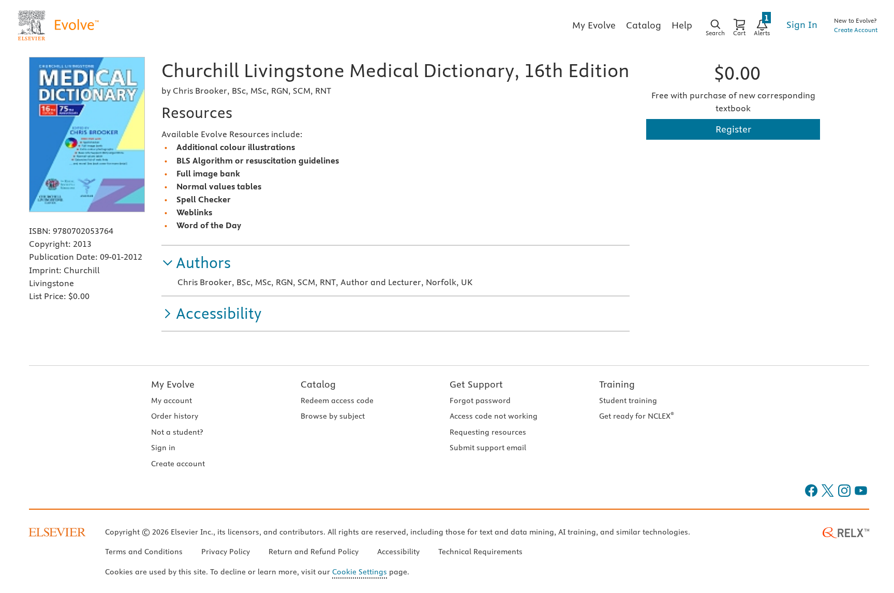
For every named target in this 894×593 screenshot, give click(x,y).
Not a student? (177, 432)
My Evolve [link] (594, 25)
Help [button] (682, 25)
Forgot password (480, 400)
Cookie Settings (359, 571)
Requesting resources (488, 432)
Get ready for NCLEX (636, 416)
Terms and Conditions (144, 551)
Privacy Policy (225, 551)
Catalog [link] (643, 25)
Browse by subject (333, 416)
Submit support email (488, 447)
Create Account (855, 30)
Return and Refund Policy (314, 551)
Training (617, 384)
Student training (628, 400)
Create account (178, 463)
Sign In (801, 25)
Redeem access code (337, 400)
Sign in (163, 447)
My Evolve (173, 384)
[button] (196, 263)
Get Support (476, 384)
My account (171, 400)
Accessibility (398, 551)
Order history (174, 416)
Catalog (318, 384)
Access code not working (494, 416)
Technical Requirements (480, 551)
